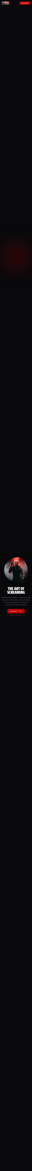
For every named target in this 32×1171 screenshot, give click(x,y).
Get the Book (16, 611)
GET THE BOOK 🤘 (25, 3)
